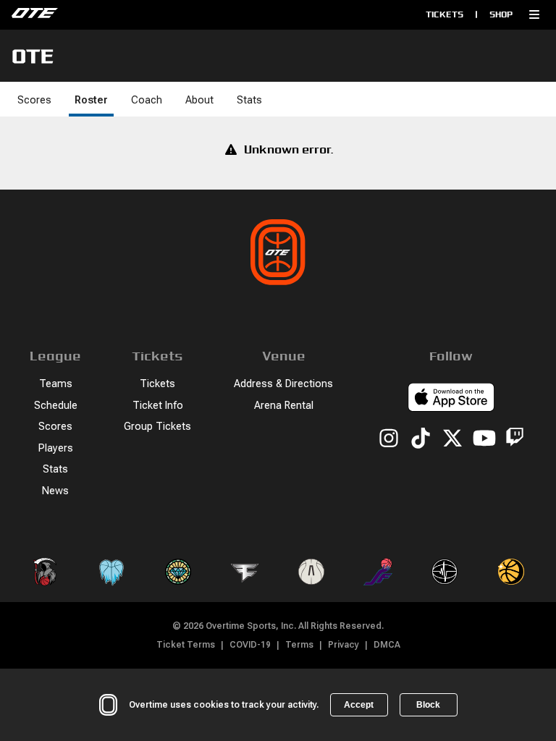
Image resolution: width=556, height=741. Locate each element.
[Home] (134, 14)
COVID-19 (250, 645)
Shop (501, 14)
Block (428, 705)
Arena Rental (283, 405)
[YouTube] (484, 439)
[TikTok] (421, 439)
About (199, 100)
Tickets (444, 14)
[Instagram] (389, 439)
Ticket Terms (185, 645)
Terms (299, 645)
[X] (452, 439)
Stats (249, 100)
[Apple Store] (451, 399)
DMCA (387, 645)
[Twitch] (514, 439)
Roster (91, 100)
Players (55, 448)
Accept (359, 705)
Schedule (55, 405)
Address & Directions (283, 384)
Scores (34, 100)
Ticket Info (157, 405)
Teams (55, 384)
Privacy (343, 645)
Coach (146, 100)
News (55, 491)
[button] (534, 14)
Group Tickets (157, 426)
